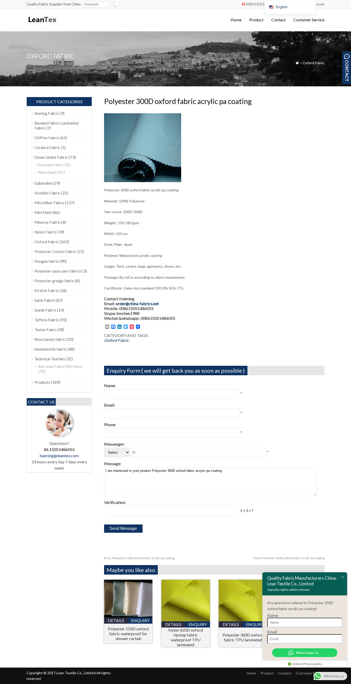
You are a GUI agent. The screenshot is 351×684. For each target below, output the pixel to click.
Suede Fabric (45, 310)
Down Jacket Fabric (51, 157)
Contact (278, 19)
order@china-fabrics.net (137, 303)
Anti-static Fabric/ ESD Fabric (60, 366)
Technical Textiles (49, 359)
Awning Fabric (46, 113)
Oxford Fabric (314, 63)
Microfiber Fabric (49, 202)
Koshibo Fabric (47, 193)
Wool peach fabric (50, 339)
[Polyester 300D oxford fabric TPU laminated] (243, 619)
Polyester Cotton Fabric (55, 251)
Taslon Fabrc (45, 329)
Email (272, 631)
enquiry (140, 620)
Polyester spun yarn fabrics (57, 271)
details (116, 620)
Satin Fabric (44, 300)
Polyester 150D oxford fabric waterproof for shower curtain (128, 633)
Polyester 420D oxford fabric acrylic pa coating (289, 558)
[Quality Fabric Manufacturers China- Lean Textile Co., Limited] (42, 24)
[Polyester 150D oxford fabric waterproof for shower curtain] (128, 615)
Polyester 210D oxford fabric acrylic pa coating (139, 558)
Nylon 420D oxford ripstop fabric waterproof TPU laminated (185, 637)
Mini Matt (43, 212)
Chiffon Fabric (46, 137)
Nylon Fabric (47, 172)
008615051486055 (261, 4)
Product (256, 19)
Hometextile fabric (50, 349)
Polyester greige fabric (54, 280)
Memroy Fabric (47, 222)
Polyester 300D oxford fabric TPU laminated (243, 637)
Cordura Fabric (47, 147)
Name (272, 615)
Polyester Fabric (50, 165)
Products (42, 382)
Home (236, 19)
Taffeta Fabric (46, 319)
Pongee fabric (46, 261)
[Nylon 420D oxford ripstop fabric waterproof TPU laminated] (185, 619)
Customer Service (309, 19)
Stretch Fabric (46, 290)
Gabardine (43, 183)
